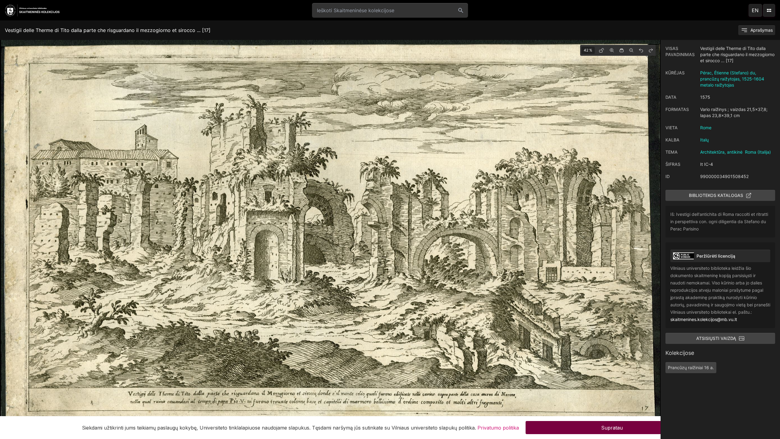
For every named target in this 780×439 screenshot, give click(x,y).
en (755, 10)
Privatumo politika (498, 427)
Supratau (612, 427)
